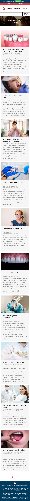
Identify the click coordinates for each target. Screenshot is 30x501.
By (8, 54)
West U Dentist (14, 500)
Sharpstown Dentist (6, 498)
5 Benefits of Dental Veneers (13, 273)
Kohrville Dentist (8, 494)
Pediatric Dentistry (7, 232)
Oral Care (13, 53)
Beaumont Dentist (14, 490)
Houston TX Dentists (14, 488)
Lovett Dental (8, 485)
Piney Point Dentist (23, 497)
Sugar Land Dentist (15, 498)
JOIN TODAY (18, 1)
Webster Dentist (7, 500)
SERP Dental (10, 487)
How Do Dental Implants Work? (14, 183)
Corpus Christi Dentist (22, 492)
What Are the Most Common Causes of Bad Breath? (13, 140)
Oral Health (18, 53)
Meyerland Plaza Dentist (18, 494)
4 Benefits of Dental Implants (13, 362)
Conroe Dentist (13, 492)
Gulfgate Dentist (6, 493)
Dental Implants (15, 185)
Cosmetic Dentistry (7, 185)
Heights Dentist (14, 493)
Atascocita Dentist (22, 489)
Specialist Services (13, 186)
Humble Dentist (21, 493)
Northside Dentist (22, 496)
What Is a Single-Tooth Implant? (14, 450)
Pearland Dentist (14, 497)
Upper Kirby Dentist (24, 498)
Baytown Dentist (5, 490)
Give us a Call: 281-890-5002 (15, 3)
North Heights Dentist (13, 496)
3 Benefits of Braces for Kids (13, 229)
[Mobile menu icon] (28, 8)
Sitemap (7, 488)
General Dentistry (7, 53)
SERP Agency (22, 487)
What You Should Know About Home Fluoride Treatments (13, 50)
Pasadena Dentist (6, 497)
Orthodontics (19, 231)
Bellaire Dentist (21, 490)
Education (5, 100)
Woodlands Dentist (22, 500)
